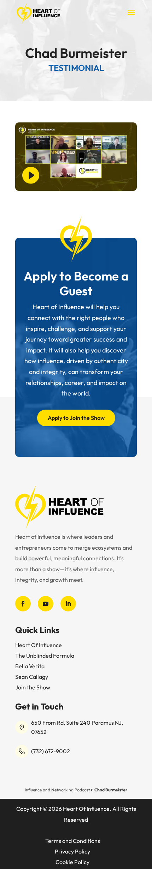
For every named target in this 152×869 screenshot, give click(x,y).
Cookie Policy (72, 861)
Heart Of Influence (38, 644)
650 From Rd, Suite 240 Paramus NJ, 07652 (77, 727)
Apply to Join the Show (76, 417)
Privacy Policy (72, 851)
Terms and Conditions (72, 840)
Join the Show (32, 687)
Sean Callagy (31, 676)
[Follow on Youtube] (45, 603)
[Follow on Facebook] (23, 603)
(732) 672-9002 (50, 751)
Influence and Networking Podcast (57, 789)
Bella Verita (30, 666)
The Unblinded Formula (44, 655)
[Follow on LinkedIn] (68, 603)
